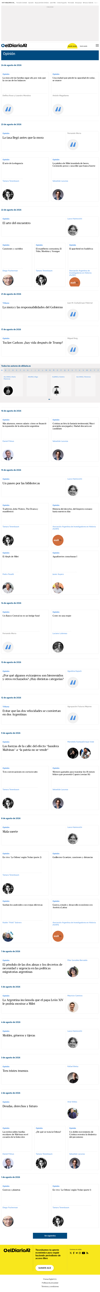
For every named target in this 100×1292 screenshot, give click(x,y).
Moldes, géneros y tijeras (19, 1035)
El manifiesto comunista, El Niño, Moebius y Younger (48, 250)
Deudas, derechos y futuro (20, 1106)
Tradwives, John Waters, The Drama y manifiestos (20, 510)
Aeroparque (78, 2)
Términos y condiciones (50, 1286)
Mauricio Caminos (74, 995)
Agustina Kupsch (74, 671)
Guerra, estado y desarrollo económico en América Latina (73, 906)
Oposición (31, 2)
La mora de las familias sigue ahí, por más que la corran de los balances (24, 79)
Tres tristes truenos (15, 1071)
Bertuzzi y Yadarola (88, 2)
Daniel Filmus (8, 441)
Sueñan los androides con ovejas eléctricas (23, 905)
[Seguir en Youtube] (83, 1253)
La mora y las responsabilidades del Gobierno (33, 307)
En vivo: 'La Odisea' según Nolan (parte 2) (22, 857)
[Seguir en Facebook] (73, 1253)
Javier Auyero (58, 574)
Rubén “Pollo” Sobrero (12, 922)
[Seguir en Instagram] (80, 1253)
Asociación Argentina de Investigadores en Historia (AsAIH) (80, 272)
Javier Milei (53, 2)
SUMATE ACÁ (44, 1268)
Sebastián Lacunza (60, 181)
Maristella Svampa (75, 742)
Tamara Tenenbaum (11, 181)
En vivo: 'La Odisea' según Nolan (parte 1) (72, 1190)
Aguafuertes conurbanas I (65, 556)
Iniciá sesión (83, 46)
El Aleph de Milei (11, 556)
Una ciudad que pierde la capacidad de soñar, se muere (74, 79)
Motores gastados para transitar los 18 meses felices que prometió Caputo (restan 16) (74, 773)
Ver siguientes (50, 1236)
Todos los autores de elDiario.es (16, 366)
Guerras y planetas (11, 1190)
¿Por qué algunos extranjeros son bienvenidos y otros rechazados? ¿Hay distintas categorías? (33, 677)
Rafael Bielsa (72, 1066)
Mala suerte (10, 831)
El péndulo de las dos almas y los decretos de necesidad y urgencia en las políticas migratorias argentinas (32, 968)
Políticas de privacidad (50, 1283)
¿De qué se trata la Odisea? (48, 1132)
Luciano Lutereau (60, 633)
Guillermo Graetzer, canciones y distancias (73, 857)
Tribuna (6, 303)
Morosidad (71, 2)
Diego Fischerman (10, 270)
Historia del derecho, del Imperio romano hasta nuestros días (72, 510)
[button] (49, 399)
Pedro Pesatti (8, 574)
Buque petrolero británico (42, 2)
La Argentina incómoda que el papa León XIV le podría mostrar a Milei (33, 1001)
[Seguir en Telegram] (77, 1253)
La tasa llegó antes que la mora (23, 138)
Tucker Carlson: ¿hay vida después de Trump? (33, 343)
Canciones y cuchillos (13, 249)
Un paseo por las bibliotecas (21, 483)
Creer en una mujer (62, 616)
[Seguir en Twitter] (71, 1253)
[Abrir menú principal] (97, 45)
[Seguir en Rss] (87, 1253)
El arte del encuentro (16, 223)
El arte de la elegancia (13, 163)
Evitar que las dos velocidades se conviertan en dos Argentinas (32, 712)
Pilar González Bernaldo (77, 960)
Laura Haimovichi (74, 218)
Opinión (6, 74)
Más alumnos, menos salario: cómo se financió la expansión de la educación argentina (24, 424)
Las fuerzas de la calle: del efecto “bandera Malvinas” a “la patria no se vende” (31, 748)
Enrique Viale (88, 742)
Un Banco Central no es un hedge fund (21, 616)
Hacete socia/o (72, 46)
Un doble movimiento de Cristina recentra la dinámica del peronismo (82, 1134)
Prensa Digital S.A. (50, 1279)
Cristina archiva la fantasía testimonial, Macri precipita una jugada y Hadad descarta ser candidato (74, 426)
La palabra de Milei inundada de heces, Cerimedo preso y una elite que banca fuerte (74, 164)
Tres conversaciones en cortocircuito (20, 772)
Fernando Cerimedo (21, 2)
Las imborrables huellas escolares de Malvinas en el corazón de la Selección (15, 1134)
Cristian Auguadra (62, 2)
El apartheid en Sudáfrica (81, 249)
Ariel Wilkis (72, 1102)
